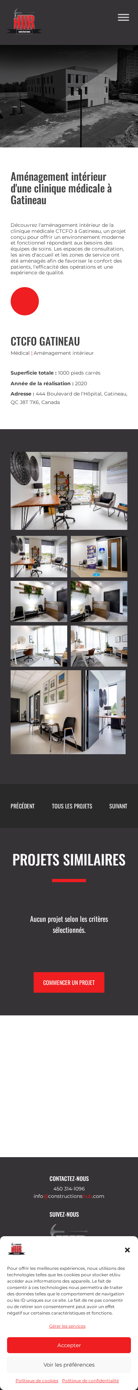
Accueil (16, 105)
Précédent (23, 806)
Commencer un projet (69, 982)
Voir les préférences (69, 1364)
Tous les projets (72, 806)
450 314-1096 (69, 1189)
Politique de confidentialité (90, 1380)
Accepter (69, 1345)
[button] (127, 1250)
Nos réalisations (54, 105)
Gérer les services (67, 1326)
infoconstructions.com (69, 1196)
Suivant (118, 806)
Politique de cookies (37, 1380)
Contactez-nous (69, 1178)
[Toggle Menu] (123, 17)
